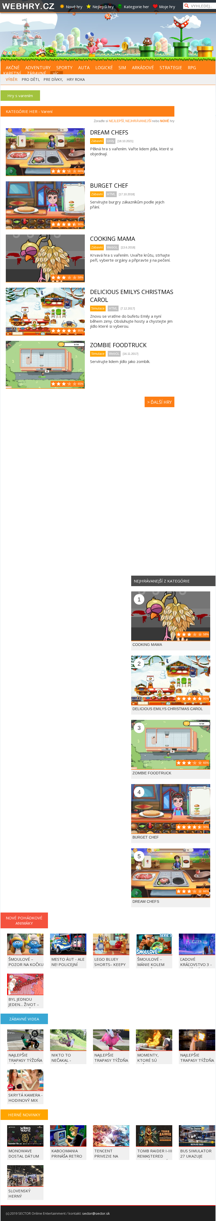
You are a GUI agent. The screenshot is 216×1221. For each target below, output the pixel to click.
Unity (110, 141)
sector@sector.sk (96, 1213)
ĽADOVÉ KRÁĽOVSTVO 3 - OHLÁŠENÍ (196, 964)
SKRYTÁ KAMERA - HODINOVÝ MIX (25, 1097)
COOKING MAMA (112, 238)
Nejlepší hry (103, 6)
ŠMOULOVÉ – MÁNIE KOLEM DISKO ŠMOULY (151, 964)
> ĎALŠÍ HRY (159, 402)
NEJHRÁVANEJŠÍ (138, 121)
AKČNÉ (12, 68)
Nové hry (74, 6)
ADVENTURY (38, 68)
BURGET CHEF (109, 185)
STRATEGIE (171, 68)
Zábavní (97, 141)
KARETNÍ (12, 73)
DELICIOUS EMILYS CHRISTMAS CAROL (167, 709)
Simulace (98, 308)
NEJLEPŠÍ (116, 121)
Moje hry (167, 6)
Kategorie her (136, 6)
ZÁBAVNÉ (36, 73)
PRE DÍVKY (52, 79)
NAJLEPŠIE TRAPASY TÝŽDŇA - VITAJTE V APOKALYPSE (111, 1062)
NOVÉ (164, 121)
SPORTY (64, 68)
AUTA (84, 68)
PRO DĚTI (30, 79)
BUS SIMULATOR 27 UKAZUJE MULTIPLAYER (196, 1156)
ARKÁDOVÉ (143, 68)
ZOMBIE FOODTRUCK (118, 345)
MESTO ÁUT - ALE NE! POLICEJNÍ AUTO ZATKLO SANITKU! (68, 967)
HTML (111, 194)
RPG (192, 68)
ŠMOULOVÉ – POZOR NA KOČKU (25, 961)
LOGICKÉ (104, 68)
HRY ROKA (76, 79)
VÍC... (57, 73)
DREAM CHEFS (109, 132)
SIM (122, 68)
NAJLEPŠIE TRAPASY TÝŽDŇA (197, 1057)
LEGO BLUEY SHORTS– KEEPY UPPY (110, 964)
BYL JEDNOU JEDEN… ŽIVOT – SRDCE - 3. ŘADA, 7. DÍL (24, 1007)
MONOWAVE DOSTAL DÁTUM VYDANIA (23, 1156)
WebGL (112, 247)
